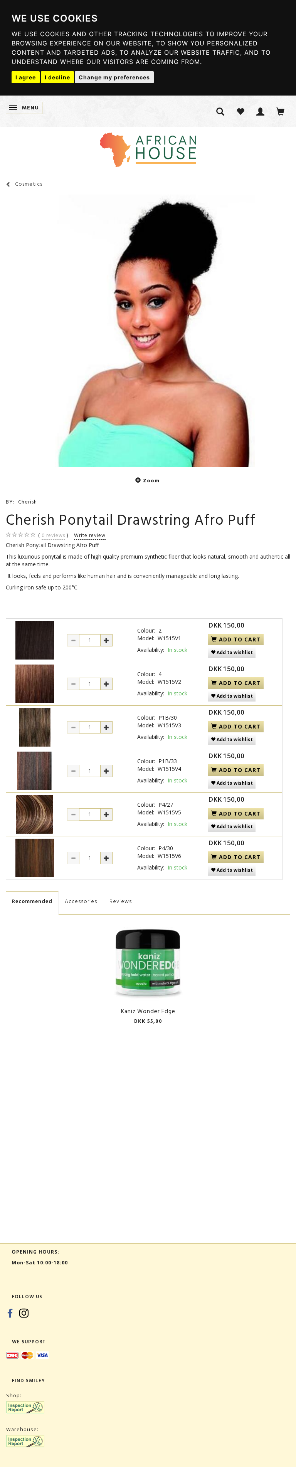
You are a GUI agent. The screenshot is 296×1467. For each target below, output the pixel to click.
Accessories (81, 901)
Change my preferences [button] (114, 77)
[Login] (260, 111)
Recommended (32, 901)
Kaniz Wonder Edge (148, 1011)
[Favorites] (240, 111)
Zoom (151, 480)
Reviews (120, 901)
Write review (90, 535)
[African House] (148, 148)
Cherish (27, 501)
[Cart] (280, 111)
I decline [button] (57, 77)
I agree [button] (25, 77)
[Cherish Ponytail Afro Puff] (148, 331)
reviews (53, 535)
